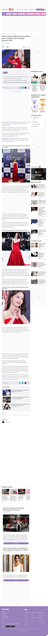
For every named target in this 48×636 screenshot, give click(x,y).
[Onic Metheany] (3, 422)
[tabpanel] (16, 80)
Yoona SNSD (10, 122)
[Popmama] (8, 9)
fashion (19, 123)
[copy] (28, 88)
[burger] (45, 9)
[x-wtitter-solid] (25, 88)
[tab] (5, 73)
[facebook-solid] (23, 88)
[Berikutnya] (30, 481)
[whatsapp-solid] (20, 88)
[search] (34, 9)
